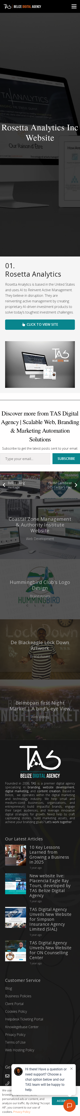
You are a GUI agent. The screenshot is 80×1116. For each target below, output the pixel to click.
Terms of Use (15, 1042)
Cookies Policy (16, 1011)
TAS (33, 783)
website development (58, 787)
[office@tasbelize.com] (9, 1076)
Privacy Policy (15, 1034)
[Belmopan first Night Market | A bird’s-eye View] (40, 710)
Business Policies (18, 996)
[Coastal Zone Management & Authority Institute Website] (40, 529)
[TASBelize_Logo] (40, 762)
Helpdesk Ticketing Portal (24, 1019)
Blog (8, 988)
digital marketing (16, 791)
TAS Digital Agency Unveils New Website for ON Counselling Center (50, 950)
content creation (49, 791)
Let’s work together (58, 822)
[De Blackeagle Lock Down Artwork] (40, 649)
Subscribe (66, 458)
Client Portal (14, 1003)
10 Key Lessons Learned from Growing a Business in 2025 (49, 854)
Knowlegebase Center (22, 1026)
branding (34, 787)
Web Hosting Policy (19, 1050)
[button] (74, 6)
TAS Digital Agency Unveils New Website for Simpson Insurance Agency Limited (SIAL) (50, 919)
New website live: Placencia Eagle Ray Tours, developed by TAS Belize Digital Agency (50, 885)
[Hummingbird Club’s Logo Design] (40, 589)
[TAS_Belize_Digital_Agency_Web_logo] (23, 6)
